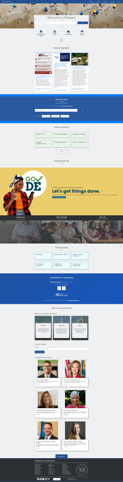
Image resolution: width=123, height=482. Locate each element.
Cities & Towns (37, 470)
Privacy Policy (51, 472)
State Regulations (38, 472)
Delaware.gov (75, 479)
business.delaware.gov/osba (59, 82)
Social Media (64, 469)
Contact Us (50, 464)
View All (61, 151)
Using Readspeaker (65, 470)
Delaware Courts (37, 468)
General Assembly (38, 467)
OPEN (54, 34)
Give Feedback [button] (61, 456)
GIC (74, 478)
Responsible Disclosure (66, 471)
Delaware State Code (38, 471)
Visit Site (37, 384)
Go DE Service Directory (58, 197)
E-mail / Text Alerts (65, 468)
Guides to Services (52, 466)
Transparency (51, 468)
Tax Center (50, 470)
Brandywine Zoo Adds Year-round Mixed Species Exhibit (78, 67)
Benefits (55, 116)
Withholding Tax (65, 467)
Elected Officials (37, 466)
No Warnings (68, 34)
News (99, 1)
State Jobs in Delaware (67, 106)
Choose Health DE (52, 469)
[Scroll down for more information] (61, 40)
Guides (106, 1)
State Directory (37, 465)
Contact (112, 1)
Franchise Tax (64, 465)
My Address (37, 347)
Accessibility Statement (66, 472)
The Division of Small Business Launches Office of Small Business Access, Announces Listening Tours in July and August (61, 65)
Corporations (64, 464)
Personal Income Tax (52, 471)
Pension (65, 116)
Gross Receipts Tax (65, 466)
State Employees (38, 469)
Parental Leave (46, 116)
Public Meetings (51, 465)
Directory (92, 1)
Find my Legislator (39, 352)
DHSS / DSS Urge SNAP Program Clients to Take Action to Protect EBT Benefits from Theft (43, 77)
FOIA (49, 467)
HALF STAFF (82, 34)
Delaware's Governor (38, 464)
